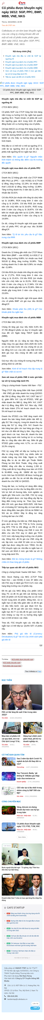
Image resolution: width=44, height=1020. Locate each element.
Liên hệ (35, 1003)
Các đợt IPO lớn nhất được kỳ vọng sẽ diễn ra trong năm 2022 (23, 929)
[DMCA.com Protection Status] (35, 1008)
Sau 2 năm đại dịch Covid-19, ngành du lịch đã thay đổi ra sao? (29, 761)
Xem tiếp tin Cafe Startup (22, 957)
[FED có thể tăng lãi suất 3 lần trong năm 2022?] (22, 697)
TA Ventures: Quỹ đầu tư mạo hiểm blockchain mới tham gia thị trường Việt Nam (21, 944)
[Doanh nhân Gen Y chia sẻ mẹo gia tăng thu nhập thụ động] (22, 886)
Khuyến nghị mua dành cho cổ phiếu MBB (21, 68)
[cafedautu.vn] (22, 3)
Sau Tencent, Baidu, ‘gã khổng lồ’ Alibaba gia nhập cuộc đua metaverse (28, 776)
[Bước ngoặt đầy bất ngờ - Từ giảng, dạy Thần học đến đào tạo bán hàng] (22, 856)
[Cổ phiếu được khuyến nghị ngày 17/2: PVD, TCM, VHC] (9, 827)
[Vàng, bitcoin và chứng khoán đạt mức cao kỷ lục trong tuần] (9, 810)
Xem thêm (22, 837)
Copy (39, 671)
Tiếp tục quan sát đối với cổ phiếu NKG (20, 77)
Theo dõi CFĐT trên (8, 25)
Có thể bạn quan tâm (13, 755)
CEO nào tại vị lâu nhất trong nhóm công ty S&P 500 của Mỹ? (29, 790)
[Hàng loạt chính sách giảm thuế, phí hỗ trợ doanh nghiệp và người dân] (32, 728)
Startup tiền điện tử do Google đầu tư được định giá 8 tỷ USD (23, 922)
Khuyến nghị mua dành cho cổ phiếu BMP (21, 65)
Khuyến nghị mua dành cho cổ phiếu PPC (21, 62)
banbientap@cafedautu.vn (17, 999)
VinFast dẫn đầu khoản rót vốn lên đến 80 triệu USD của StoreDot (23, 937)
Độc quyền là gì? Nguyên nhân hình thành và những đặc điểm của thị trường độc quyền (22, 160)
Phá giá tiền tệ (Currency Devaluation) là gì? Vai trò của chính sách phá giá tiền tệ (22, 637)
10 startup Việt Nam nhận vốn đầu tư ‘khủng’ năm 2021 (21, 952)
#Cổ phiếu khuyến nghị (11, 663)
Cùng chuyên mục (11, 802)
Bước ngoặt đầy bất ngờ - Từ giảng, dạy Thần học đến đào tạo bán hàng (21, 869)
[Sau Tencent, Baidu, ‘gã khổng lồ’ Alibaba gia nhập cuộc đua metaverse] (9, 776)
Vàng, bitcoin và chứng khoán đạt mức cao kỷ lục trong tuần (28, 810)
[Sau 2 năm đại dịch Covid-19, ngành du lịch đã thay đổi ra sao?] (9, 761)
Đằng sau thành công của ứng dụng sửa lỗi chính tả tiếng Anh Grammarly (23, 914)
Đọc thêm (7, 680)
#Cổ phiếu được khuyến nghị (22, 659)
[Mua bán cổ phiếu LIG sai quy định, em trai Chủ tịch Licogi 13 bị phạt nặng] (11, 728)
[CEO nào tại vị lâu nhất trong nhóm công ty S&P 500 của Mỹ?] (9, 791)
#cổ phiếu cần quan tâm (12, 666)
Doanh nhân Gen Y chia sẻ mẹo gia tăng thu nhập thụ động (22, 899)
